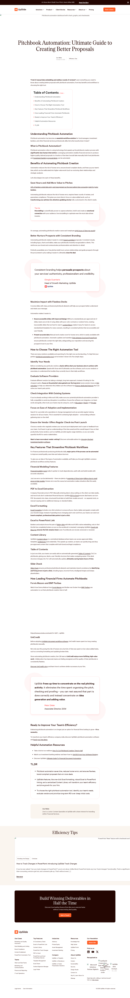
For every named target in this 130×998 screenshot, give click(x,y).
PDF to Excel (74, 495)
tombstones (42, 542)
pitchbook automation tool (45, 357)
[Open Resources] (75, 9)
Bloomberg (79, 403)
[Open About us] (86, 9)
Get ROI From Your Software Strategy (85, 754)
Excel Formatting (36, 510)
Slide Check (34, 568)
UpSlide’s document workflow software (55, 641)
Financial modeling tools (39, 471)
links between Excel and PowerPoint (84, 338)
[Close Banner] (128, 2)
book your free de (39, 739)
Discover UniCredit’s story (39, 666)
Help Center (95, 980)
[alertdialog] (65, 2)
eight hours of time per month (85, 231)
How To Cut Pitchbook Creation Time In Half (67, 751)
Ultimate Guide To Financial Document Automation (64, 758)
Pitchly (85, 403)
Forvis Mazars (57, 587)
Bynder (93, 403)
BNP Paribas (85, 587)
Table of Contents (84, 553)
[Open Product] (53, 9)
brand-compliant (69, 240)
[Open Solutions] (43, 9)
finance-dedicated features (84, 386)
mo (46, 739)
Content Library (42, 539)
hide (61, 93)
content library (68, 325)
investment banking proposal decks (45, 158)
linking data (61, 524)
